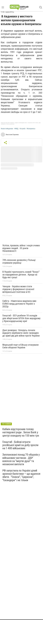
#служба (22, 129)
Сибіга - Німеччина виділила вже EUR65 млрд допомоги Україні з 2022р (19, 304)
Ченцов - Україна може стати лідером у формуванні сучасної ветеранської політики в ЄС (18, 289)
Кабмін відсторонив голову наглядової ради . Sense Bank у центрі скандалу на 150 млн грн (20, 432)
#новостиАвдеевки (7, 129)
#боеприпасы (31, 129)
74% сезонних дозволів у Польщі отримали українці (19, 261)
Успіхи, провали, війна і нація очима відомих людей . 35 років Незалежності (21, 248)
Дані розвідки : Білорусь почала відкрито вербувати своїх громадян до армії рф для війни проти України (21, 333)
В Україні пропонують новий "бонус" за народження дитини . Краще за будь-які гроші (20, 274)
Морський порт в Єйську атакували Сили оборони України (20, 346)
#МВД (16, 129)
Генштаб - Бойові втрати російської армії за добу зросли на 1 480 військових (20, 445)
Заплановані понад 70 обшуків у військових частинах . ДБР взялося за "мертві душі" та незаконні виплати (21, 459)
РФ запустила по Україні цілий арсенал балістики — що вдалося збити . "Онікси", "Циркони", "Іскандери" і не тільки (21, 475)
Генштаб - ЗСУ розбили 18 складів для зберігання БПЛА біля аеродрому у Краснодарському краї (21, 318)
